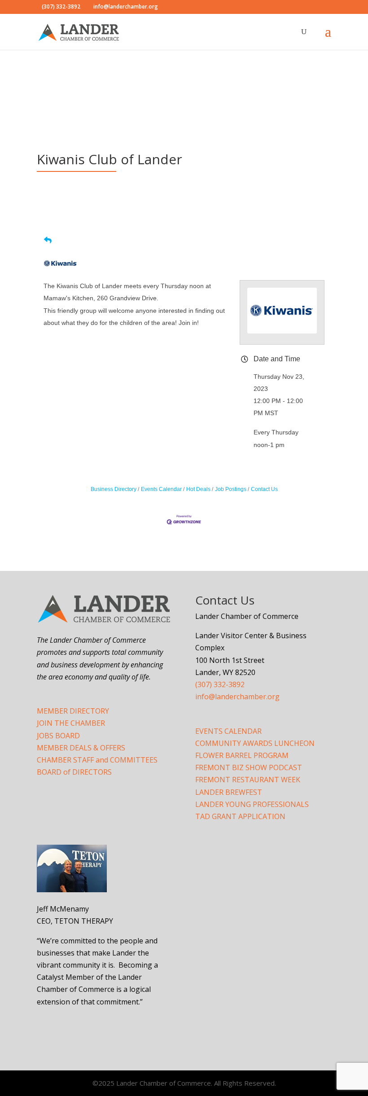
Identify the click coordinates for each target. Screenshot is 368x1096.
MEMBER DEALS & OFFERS (81, 748)
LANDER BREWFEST (228, 792)
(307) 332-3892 (220, 684)
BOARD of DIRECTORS (74, 772)
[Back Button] (48, 240)
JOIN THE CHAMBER (71, 723)
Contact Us (264, 489)
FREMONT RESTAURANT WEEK (247, 780)
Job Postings (230, 489)
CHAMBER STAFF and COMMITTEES (97, 760)
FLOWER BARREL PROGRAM (242, 755)
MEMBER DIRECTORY (73, 711)
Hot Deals (198, 489)
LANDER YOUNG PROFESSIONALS (252, 804)
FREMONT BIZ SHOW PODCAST (248, 767)
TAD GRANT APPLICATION (240, 816)
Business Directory (113, 489)
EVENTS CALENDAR (228, 731)
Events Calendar (161, 489)
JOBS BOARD (58, 736)
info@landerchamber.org (237, 696)
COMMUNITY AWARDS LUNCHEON (255, 743)
